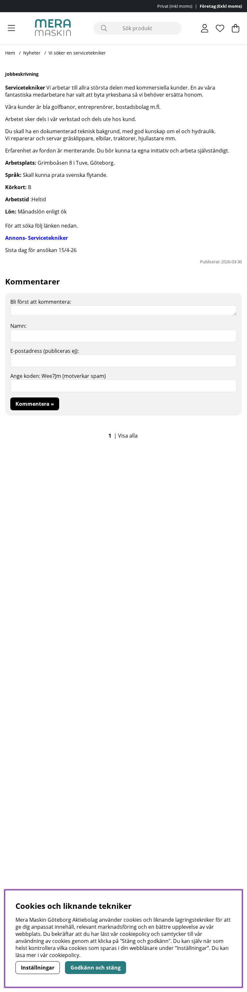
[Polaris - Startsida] (53, 28)
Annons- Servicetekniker (36, 237)
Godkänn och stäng (95, 967)
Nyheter (32, 53)
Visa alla (128, 435)
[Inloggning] (204, 28)
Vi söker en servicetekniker (77, 53)
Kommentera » (34, 403)
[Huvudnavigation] (11, 28)
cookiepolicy (64, 955)
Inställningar (37, 967)
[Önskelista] (220, 28)
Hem (10, 53)
